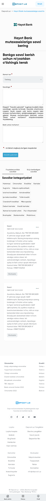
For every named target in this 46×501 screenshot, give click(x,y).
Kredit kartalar (23, 206)
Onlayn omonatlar (11, 373)
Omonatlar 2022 (10, 391)
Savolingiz (7, 87)
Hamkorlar (11, 442)
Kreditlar (27, 184)
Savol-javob (34, 435)
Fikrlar (34, 464)
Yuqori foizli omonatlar (12, 370)
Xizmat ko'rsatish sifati (12, 211)
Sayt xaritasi (11, 446)
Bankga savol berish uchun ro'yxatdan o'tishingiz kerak (19, 58)
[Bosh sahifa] (19, 4)
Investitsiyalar (11, 472)
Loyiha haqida (11, 431)
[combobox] (23, 79)
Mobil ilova (31, 215)
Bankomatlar (19, 215)
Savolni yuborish (10, 155)
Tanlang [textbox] (8, 79)
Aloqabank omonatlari (12, 380)
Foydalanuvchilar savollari (13, 171)
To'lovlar (11, 468)
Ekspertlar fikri (34, 439)
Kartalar (37, 184)
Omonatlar (17, 184)
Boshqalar (7, 215)
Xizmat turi (8, 74)
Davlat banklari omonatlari (14, 377)
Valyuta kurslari (34, 457)
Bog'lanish (12, 439)
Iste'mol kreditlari (10, 193)
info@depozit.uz (34, 472)
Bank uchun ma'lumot (11, 125)
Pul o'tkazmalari (30, 211)
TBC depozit (9, 384)
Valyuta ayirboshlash (20, 188)
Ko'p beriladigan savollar (33, 171)
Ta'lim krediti (24, 197)
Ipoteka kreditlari (10, 197)
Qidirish (11, 435)
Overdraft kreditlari (11, 202)
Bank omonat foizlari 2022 (14, 387)
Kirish (40, 4)
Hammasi (6, 184)
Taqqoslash (34, 461)
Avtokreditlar (24, 193)
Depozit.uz (6, 11)
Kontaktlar (34, 468)
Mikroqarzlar (26, 202)
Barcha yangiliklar (35, 431)
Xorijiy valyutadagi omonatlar (15, 366)
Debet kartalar (9, 206)
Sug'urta (6, 188)
